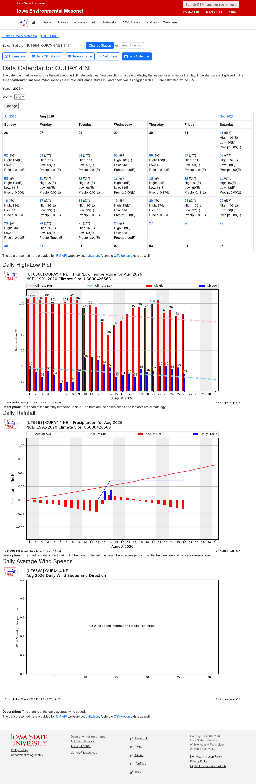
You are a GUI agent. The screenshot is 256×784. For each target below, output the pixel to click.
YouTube (140, 763)
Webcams (170, 22)
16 (6, 200)
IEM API (61, 255)
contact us (191, 12)
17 (41, 200)
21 (186, 200)
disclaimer (214, 12)
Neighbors (110, 56)
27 (151, 223)
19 (116, 200)
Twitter (138, 747)
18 (80, 200)
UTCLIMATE (50, 36)
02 (6, 155)
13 (151, 178)
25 (80, 223)
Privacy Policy (199, 761)
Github (138, 755)
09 (6, 178)
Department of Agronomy (27, 755)
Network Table (81, 56)
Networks (109, 22)
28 (186, 223)
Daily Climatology (48, 56)
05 (116, 155)
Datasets (78, 22)
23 (6, 223)
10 (41, 178)
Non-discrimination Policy (206, 756)
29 (221, 223)
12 (116, 178)
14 (186, 178)
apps (232, 12)
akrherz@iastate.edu (84, 752)
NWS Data (130, 22)
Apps (47, 22)
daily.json (92, 255)
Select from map (131, 45)
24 (41, 223)
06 (151, 155)
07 (186, 155)
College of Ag (19, 750)
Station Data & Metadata (19, 36)
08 (221, 155)
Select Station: (12, 45)
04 (80, 155)
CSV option (122, 255)
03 (41, 155)
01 (221, 132)
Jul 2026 (10, 116)
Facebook (141, 738)
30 (6, 245)
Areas (62, 22)
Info (94, 22)
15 (221, 178)
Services (150, 22)
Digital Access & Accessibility (208, 766)
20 (151, 200)
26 (116, 223)
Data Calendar (138, 56)
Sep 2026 (227, 116)
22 (221, 200)
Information (17, 56)
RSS (137, 772)
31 (41, 245)
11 (80, 178)
